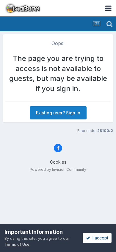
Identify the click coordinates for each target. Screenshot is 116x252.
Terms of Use (16, 244)
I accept (99, 237)
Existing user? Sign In (58, 112)
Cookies (58, 162)
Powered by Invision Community (58, 169)
